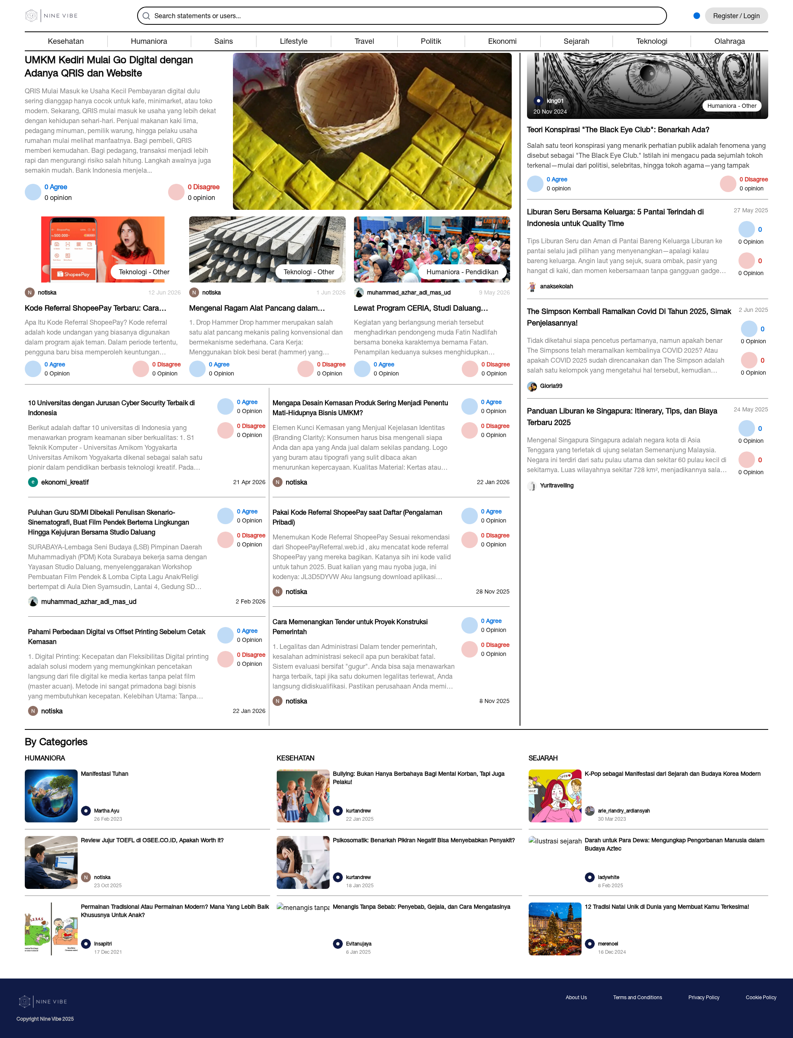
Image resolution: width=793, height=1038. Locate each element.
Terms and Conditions (637, 997)
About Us (576, 997)
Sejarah (543, 758)
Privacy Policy (704, 997)
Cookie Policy (761, 997)
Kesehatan (296, 758)
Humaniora (45, 758)
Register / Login (736, 15)
